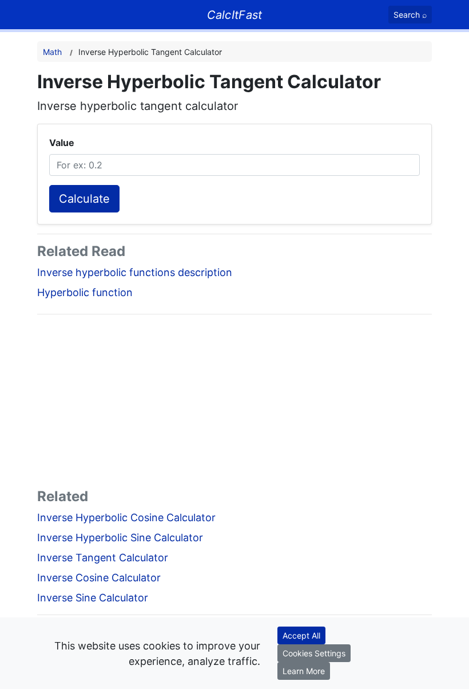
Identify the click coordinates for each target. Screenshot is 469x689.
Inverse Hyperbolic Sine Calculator (120, 537)
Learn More (304, 671)
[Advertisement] (234, 404)
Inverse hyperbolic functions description (134, 272)
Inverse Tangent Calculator (102, 558)
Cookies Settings (314, 653)
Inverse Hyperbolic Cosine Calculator (126, 517)
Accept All (301, 635)
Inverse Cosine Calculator (99, 578)
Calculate (84, 199)
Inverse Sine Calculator (92, 598)
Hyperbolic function (85, 292)
